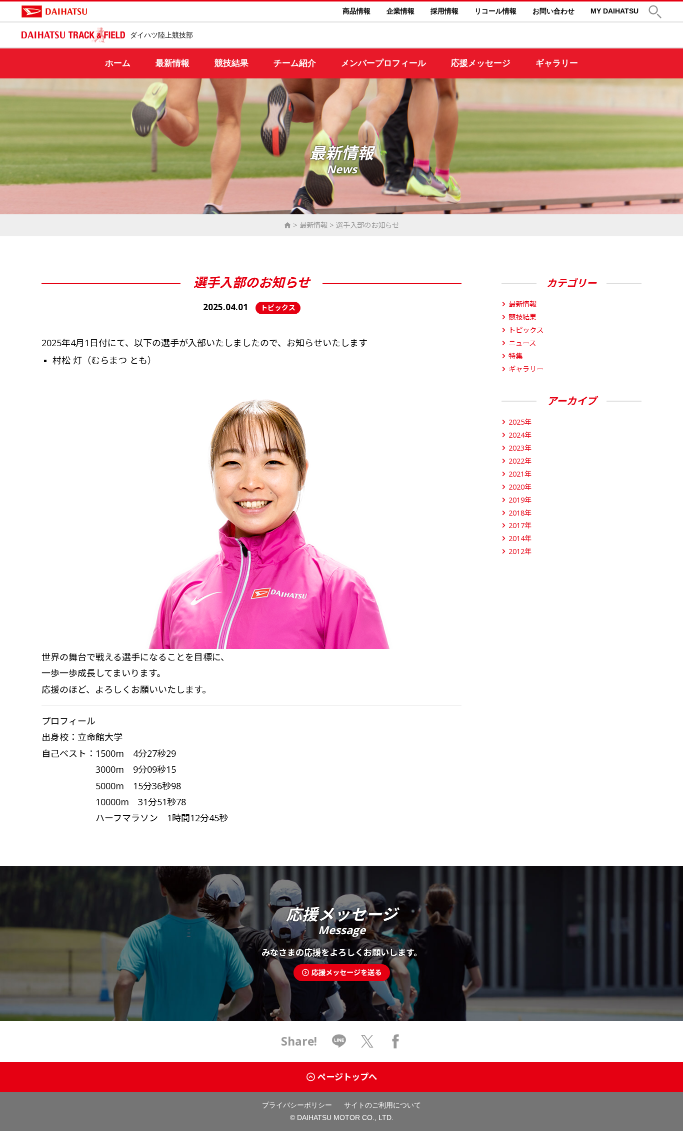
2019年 (520, 500)
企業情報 (400, 11)
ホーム (117, 63)
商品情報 (356, 11)
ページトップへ (347, 1077)
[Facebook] (395, 1041)
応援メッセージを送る (347, 972)
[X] (367, 1041)
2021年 (520, 474)
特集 (515, 356)
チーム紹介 (295, 63)
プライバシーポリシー (297, 1105)
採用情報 (444, 11)
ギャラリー (557, 63)
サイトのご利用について (382, 1105)
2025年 (520, 422)
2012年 (520, 551)
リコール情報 (495, 11)
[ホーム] (287, 225)
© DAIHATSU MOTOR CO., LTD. (342, 1118)
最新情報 (173, 63)
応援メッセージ (480, 63)
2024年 (520, 435)
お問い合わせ (553, 11)
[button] (655, 11)
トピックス (526, 330)
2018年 (520, 513)
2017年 (520, 525)
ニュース (522, 343)
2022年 (520, 461)
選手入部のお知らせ (367, 225)
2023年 (520, 448)
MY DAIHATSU (614, 11)
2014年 (520, 538)
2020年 (520, 487)
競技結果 (231, 63)
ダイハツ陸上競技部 (161, 35)
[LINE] (339, 1041)
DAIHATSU (97, 11)
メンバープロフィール (383, 63)
